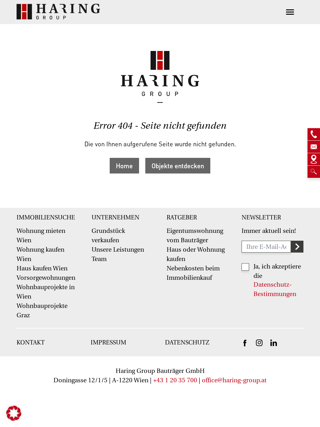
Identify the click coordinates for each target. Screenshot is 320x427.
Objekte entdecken (178, 166)
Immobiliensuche (46, 217)
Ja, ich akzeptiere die (277, 271)
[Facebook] (245, 343)
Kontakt (31, 342)
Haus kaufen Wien (42, 268)
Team (99, 259)
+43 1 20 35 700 (175, 380)
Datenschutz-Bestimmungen (274, 289)
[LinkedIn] (273, 342)
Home (124, 166)
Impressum (108, 342)
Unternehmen (115, 217)
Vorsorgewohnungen (46, 277)
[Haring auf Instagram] (259, 342)
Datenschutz (187, 342)
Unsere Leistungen (118, 249)
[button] (14, 413)
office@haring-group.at (234, 380)
